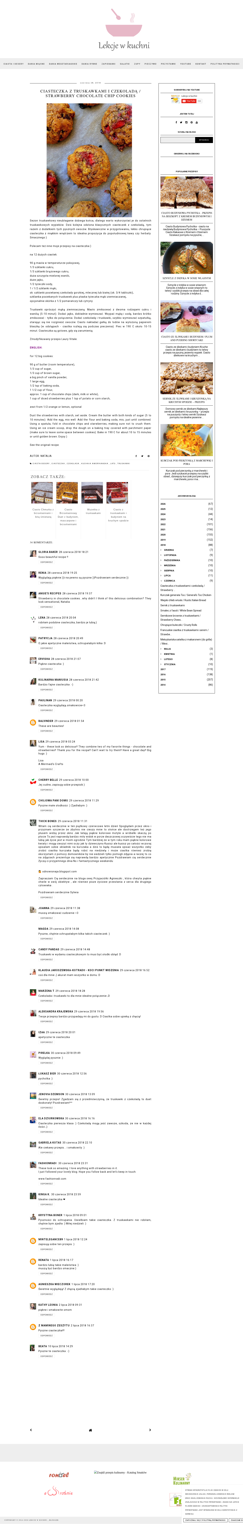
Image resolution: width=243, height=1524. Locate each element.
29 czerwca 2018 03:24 (60, 741)
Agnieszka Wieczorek (54, 1284)
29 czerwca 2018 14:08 (64, 928)
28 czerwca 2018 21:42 (84, 679)
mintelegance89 (50, 1239)
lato (113, 463)
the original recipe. (48, 444)
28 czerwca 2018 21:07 (66, 658)
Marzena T (46, 990)
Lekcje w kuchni (38, 1520)
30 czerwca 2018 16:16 (80, 1118)
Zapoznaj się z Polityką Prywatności (205, 1520)
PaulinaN (45, 700)
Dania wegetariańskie (63, 64)
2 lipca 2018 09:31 (70, 1304)
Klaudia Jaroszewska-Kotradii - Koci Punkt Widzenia (78, 970)
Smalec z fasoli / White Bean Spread (180, 610)
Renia (42, 572)
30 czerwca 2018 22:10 (77, 1142)
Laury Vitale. (70, 339)
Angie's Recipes (49, 593)
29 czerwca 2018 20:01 (61, 1032)
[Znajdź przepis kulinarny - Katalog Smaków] (120, 1472)
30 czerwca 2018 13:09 (80, 1094)
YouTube (185, 64)
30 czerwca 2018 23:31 (73, 1163)
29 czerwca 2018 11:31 (73, 821)
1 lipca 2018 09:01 (75, 1215)
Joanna (43, 908)
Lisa (41, 741)
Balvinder (45, 721)
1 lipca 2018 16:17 (61, 1260)
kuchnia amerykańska (95, 463)
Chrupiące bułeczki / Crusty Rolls (178, 625)
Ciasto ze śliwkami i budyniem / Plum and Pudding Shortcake (186, 338)
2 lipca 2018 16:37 (82, 1325)
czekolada (73, 463)
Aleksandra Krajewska (55, 1011)
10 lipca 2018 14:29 (60, 1346)
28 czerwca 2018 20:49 (68, 638)
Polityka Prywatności (225, 64)
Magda (43, 928)
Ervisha (44, 658)
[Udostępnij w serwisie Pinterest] (148, 457)
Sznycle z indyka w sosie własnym (187, 278)
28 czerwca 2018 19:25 (62, 572)
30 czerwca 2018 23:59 (66, 1194)
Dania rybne (89, 64)
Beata (42, 1346)
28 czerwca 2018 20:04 (61, 617)
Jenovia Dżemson (51, 1094)
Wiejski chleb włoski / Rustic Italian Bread (183, 600)
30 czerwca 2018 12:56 (72, 1073)
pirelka (44, 1053)
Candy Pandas (48, 949)
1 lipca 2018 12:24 (75, 1239)
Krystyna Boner (50, 1215)
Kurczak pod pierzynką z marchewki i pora (187, 462)
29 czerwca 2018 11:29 (84, 800)
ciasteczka (82, 246)
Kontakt (201, 64)
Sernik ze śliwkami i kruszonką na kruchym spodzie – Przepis (187, 400)
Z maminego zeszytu (54, 1325)
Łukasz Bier (47, 1073)
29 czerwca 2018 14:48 (75, 949)
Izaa (41, 1032)
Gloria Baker (48, 552)
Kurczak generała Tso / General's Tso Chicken (185, 595)
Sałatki (125, 64)
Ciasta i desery (14, 64)
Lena (41, 617)
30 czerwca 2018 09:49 (66, 1053)
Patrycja (45, 638)
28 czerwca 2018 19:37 (77, 593)
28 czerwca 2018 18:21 (74, 552)
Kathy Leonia (48, 1304)
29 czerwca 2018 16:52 (135, 970)
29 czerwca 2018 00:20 (68, 700)
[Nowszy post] (31, 1430)
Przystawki (168, 64)
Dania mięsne (36, 64)
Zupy (137, 64)
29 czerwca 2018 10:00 (74, 779)
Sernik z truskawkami (172, 605)
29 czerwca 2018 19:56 (89, 1011)
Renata (43, 1260)
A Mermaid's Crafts (50, 764)
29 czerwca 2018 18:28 (70, 990)
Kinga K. (44, 1194)
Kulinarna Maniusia (53, 679)
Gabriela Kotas (49, 1142)
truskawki (123, 463)
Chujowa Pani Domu (53, 800)
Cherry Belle (48, 779)
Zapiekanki (109, 64)
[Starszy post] (150, 1430)
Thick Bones (47, 821)
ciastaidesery (41, 463)
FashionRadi (47, 1163)
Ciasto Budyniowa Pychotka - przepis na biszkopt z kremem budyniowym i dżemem (186, 216)
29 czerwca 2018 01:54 (69, 721)
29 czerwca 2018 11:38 (65, 908)
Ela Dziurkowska (51, 1118)
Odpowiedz (46, 562)
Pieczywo (151, 64)
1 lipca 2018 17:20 (83, 1284)
